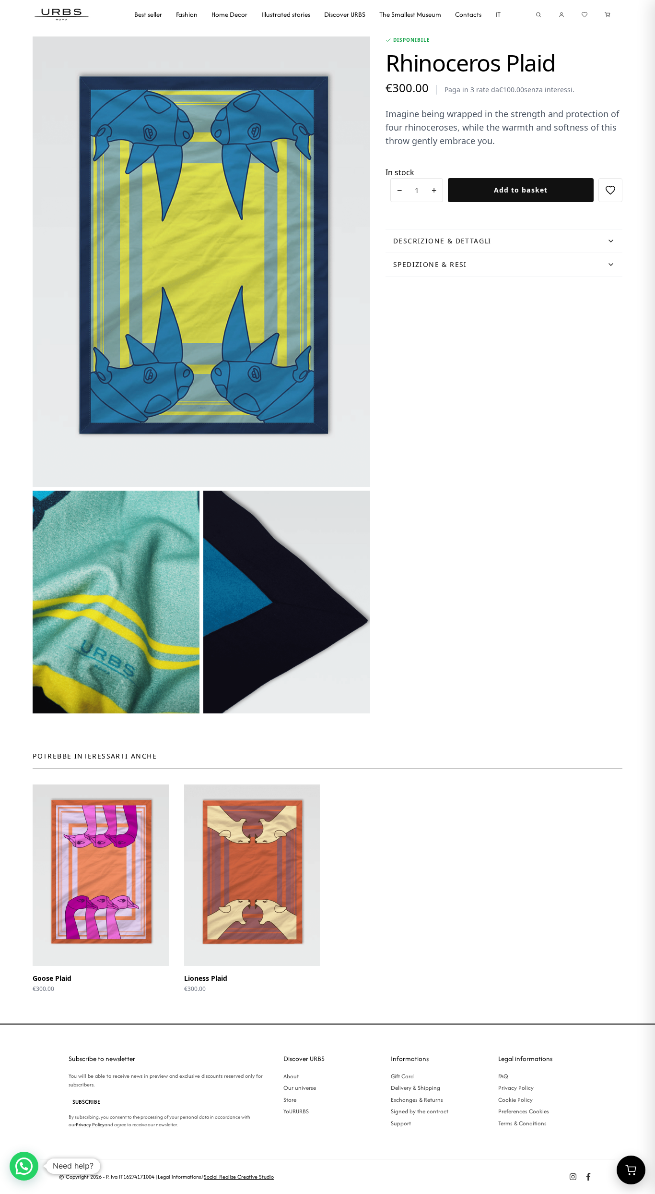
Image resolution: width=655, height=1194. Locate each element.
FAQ (503, 1076)
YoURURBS (296, 1111)
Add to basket (521, 189)
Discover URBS (344, 14)
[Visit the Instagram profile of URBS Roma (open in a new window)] (573, 1176)
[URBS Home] (62, 14)
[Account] (561, 15)
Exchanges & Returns (417, 1100)
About (291, 1076)
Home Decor (229, 14)
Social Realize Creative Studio (239, 1177)
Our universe (299, 1088)
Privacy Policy (90, 1124)
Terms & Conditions (522, 1123)
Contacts (468, 14)
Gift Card (402, 1076)
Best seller (148, 14)
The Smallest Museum (410, 14)
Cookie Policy (515, 1100)
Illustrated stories (285, 14)
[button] (24, 1166)
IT (498, 14)
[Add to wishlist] (610, 190)
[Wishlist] (584, 15)
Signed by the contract (419, 1111)
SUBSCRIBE (86, 1102)
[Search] (538, 15)
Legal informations (179, 1177)
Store (289, 1100)
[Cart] (607, 15)
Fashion (187, 14)
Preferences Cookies (523, 1111)
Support (401, 1123)
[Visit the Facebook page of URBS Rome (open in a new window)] (588, 1176)
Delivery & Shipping (415, 1088)
